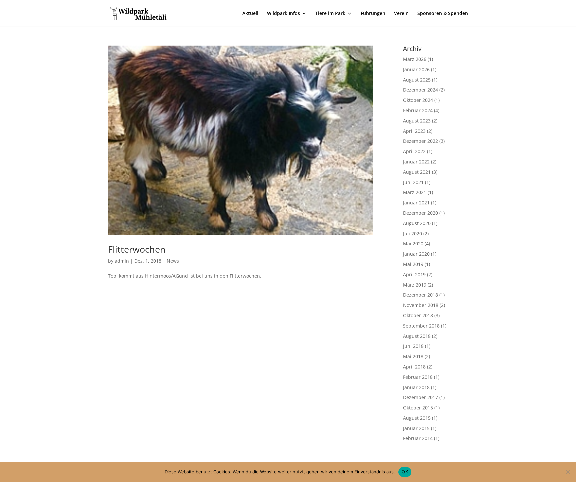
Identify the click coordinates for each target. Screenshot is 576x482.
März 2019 (414, 285)
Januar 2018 (416, 387)
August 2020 (417, 223)
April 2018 (414, 366)
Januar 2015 (416, 428)
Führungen (373, 13)
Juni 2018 (413, 346)
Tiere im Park (330, 13)
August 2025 (417, 80)
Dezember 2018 (420, 295)
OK (405, 471)
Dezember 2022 (420, 141)
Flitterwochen (137, 249)
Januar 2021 (416, 202)
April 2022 (414, 151)
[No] (567, 472)
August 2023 (417, 121)
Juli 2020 (412, 233)
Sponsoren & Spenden (442, 13)
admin (122, 261)
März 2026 (414, 59)
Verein (401, 13)
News (173, 261)
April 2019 (414, 274)
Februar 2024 (418, 110)
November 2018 (420, 305)
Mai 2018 (413, 356)
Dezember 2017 (420, 397)
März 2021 (414, 192)
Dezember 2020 (420, 213)
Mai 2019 (413, 264)
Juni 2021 (413, 182)
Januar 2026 (416, 69)
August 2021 (417, 172)
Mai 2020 (413, 243)
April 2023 (414, 131)
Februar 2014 (418, 438)
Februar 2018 (418, 377)
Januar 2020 (416, 254)
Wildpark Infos (283, 13)
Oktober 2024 (418, 100)
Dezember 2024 (420, 90)
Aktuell (250, 13)
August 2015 (417, 418)
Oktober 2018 (418, 315)
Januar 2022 (416, 161)
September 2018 (421, 326)
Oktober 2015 (418, 407)
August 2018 (417, 336)
